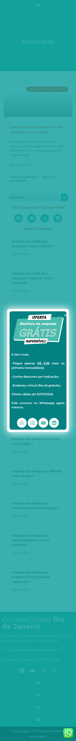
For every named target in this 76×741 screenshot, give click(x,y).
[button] (65, 315)
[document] (38, 370)
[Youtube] (43, 423)
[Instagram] (32, 423)
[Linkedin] (54, 423)
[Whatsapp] (22, 423)
